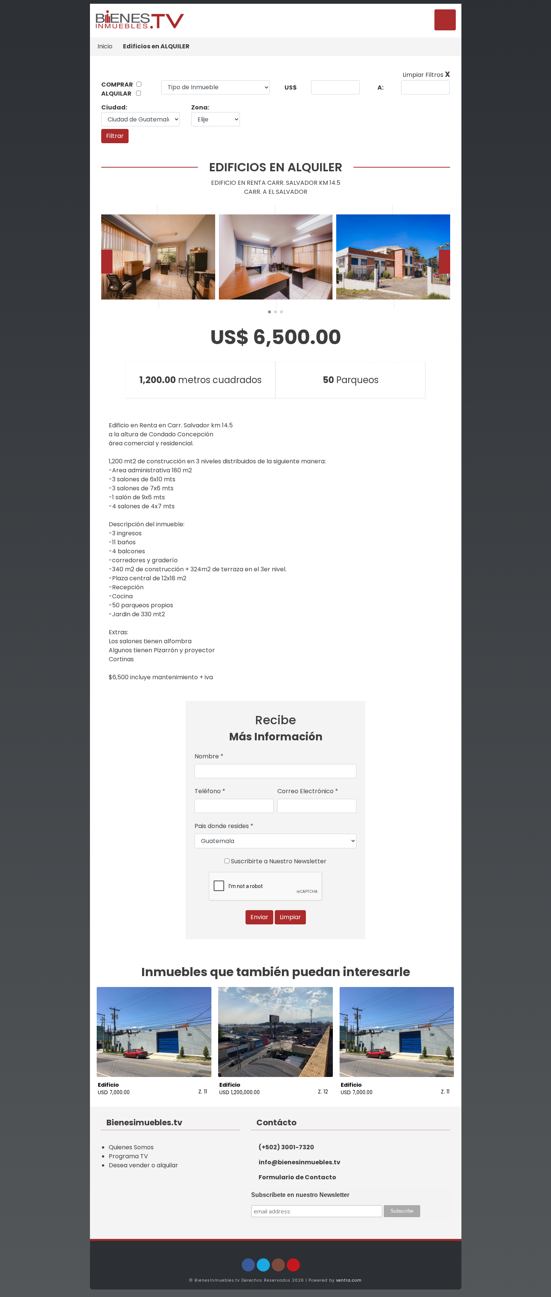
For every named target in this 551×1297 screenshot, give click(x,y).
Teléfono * (210, 791)
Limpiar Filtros (426, 74)
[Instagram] (278, 1265)
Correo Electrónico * (307, 791)
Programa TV (128, 1156)
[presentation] (106, 262)
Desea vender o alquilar (143, 1165)
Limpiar (290, 917)
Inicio (104, 46)
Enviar (259, 917)
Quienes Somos (131, 1147)
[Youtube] (293, 1265)
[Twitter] (263, 1265)
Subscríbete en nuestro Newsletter (300, 1195)
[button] (270, 312)
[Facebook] (248, 1265)
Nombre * (209, 756)
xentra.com (349, 1280)
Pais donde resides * (224, 826)
